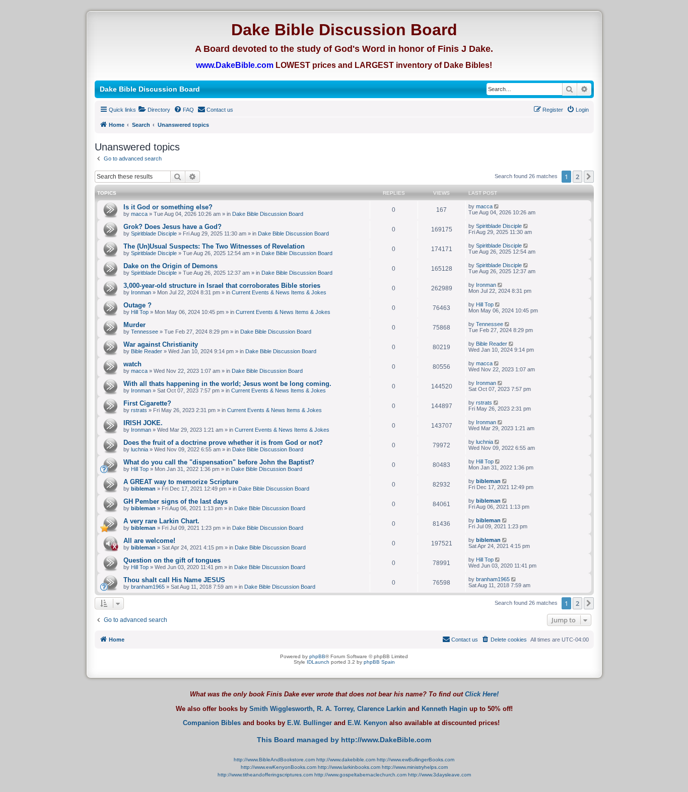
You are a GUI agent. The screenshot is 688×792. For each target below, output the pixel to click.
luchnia (139, 449)
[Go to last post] (497, 206)
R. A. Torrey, (336, 708)
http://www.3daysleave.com (439, 774)
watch (132, 364)
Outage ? (137, 305)
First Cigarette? (147, 403)
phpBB (317, 656)
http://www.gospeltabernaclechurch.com (360, 774)
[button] (589, 177)
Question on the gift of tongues (172, 560)
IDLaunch (318, 662)
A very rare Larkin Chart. (161, 521)
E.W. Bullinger (309, 723)
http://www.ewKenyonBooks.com (278, 767)
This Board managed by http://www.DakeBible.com (344, 740)
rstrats (139, 410)
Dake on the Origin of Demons (170, 266)
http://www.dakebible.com (345, 759)
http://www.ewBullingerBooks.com (415, 759)
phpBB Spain (379, 662)
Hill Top (140, 312)
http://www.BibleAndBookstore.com (274, 759)
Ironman (141, 292)
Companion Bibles (212, 723)
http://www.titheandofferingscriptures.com (265, 774)
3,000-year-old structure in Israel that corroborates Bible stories (221, 285)
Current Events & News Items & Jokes (279, 292)
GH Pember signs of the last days (175, 501)
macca (139, 214)
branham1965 (148, 587)
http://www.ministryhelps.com (415, 767)
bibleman (143, 489)
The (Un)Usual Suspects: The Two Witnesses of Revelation (214, 246)
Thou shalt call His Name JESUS (174, 580)
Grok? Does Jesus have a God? (172, 226)
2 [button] (577, 176)
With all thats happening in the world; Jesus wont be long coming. (227, 383)
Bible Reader (146, 351)
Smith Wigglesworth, (282, 708)
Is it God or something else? (168, 207)
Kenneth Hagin (444, 708)
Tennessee (144, 332)
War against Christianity (160, 344)
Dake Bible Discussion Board (267, 214)
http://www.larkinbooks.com (349, 767)
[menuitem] (154, 110)
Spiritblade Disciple (154, 233)
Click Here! (482, 694)
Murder (134, 325)
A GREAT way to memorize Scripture (180, 482)
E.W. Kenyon (367, 723)
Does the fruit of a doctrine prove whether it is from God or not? (223, 442)
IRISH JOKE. (143, 423)
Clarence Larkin (381, 708)
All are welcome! (149, 540)
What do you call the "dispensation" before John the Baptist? (218, 462)
